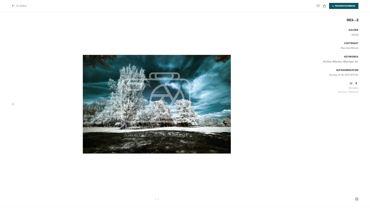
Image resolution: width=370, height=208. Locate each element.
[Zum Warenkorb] (324, 6)
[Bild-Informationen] (356, 199)
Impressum (342, 92)
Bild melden (353, 88)
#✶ (356, 62)
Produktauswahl (345, 6)
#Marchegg (348, 62)
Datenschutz (353, 92)
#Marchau (337, 62)
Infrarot (355, 35)
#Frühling (327, 62)
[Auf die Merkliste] (318, 6)
